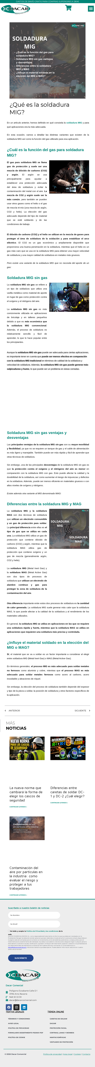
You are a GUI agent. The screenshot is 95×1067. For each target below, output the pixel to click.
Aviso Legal (13, 1023)
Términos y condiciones (19, 1019)
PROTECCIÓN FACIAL (58, 1028)
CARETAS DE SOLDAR (58, 1019)
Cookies (77, 1054)
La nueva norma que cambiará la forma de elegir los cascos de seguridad (26, 794)
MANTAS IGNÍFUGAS (58, 1037)
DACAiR (53, 1023)
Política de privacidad (18, 1028)
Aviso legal (67, 1054)
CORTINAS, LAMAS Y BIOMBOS (62, 1033)
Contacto (86, 1054)
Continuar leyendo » (18, 807)
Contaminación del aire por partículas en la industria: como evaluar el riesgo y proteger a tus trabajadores (26, 878)
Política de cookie (16, 1037)
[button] (91, 9)
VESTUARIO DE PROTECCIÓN (61, 1042)
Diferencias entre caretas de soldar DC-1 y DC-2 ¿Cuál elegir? (67, 792)
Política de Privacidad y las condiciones (42, 931)
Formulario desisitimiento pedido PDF (25, 1033)
